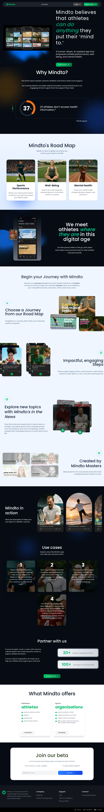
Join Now (69, 773)
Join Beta (44, 4)
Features (39, 795)
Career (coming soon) (44, 798)
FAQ (60, 795)
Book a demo (90, 4)
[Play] (41, 529)
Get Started (27, 732)
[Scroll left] (39, 512)
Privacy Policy (64, 801)
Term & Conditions (66, 798)
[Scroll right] (100, 512)
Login (76, 4)
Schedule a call (51, 676)
